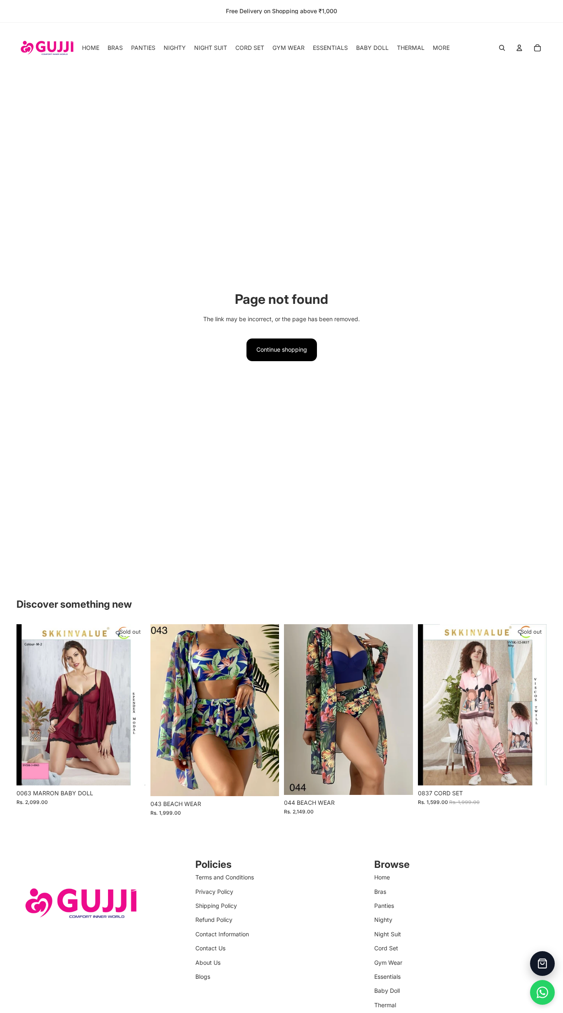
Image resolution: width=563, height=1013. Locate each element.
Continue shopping (281, 349)
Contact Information (222, 934)
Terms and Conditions (224, 877)
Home (382, 877)
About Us (208, 962)
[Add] (266, 783)
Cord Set (386, 948)
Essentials (387, 976)
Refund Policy (213, 919)
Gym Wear (388, 962)
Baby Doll (387, 990)
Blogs (202, 976)
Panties (384, 905)
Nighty (383, 919)
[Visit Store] (542, 963)
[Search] (502, 48)
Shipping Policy (216, 905)
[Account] (519, 48)
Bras (380, 891)
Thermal (385, 1004)
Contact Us (210, 948)
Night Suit (387, 934)
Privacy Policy (214, 891)
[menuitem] (441, 48)
